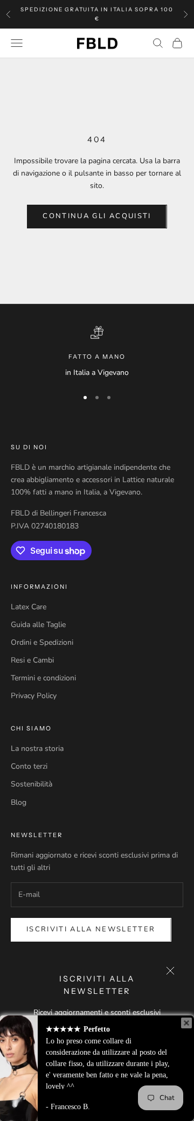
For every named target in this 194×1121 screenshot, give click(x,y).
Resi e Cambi (32, 660)
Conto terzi (29, 766)
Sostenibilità (31, 784)
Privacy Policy (34, 696)
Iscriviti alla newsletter (91, 929)
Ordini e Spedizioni (42, 642)
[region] (97, 352)
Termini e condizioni (43, 678)
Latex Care (28, 607)
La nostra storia (37, 748)
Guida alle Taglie (38, 624)
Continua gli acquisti (97, 216)
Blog (18, 802)
